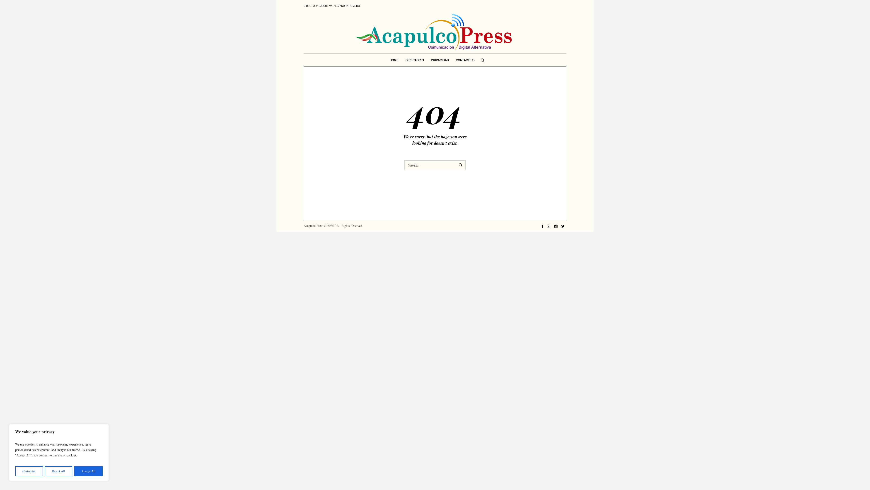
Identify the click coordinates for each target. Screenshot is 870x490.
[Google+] (549, 226)
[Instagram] (556, 226)
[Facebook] (542, 226)
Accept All (88, 471)
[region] (59, 452)
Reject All (58, 471)
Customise (29, 471)
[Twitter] (563, 226)
